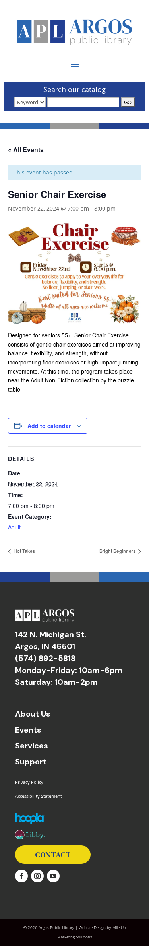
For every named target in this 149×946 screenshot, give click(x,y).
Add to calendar (49, 426)
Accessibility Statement (38, 796)
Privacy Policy (29, 782)
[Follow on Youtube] (53, 876)
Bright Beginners (118, 550)
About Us (32, 714)
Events (28, 730)
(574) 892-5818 (45, 658)
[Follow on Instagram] (37, 876)
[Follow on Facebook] (21, 876)
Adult (14, 527)
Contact (53, 854)
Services (31, 746)
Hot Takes (23, 550)
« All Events (26, 149)
